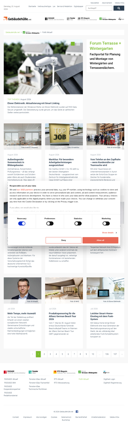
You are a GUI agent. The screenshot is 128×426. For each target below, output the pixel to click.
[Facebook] (77, 411)
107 (115, 354)
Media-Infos (119, 3)
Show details (108, 233)
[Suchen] (119, 8)
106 (107, 354)
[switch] (50, 224)
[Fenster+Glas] (71, 20)
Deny (63, 240)
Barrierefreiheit (81, 417)
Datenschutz (66, 417)
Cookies (54, 417)
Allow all (100, 240)
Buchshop (66, 420)
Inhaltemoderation (98, 417)
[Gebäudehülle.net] (17, 19)
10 (93, 354)
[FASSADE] (54, 20)
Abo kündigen (41, 417)
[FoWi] (107, 20)
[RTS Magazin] (87, 20)
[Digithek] (121, 20)
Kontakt (16, 417)
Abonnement (107, 3)
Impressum (27, 417)
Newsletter (95, 3)
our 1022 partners (25, 190)
